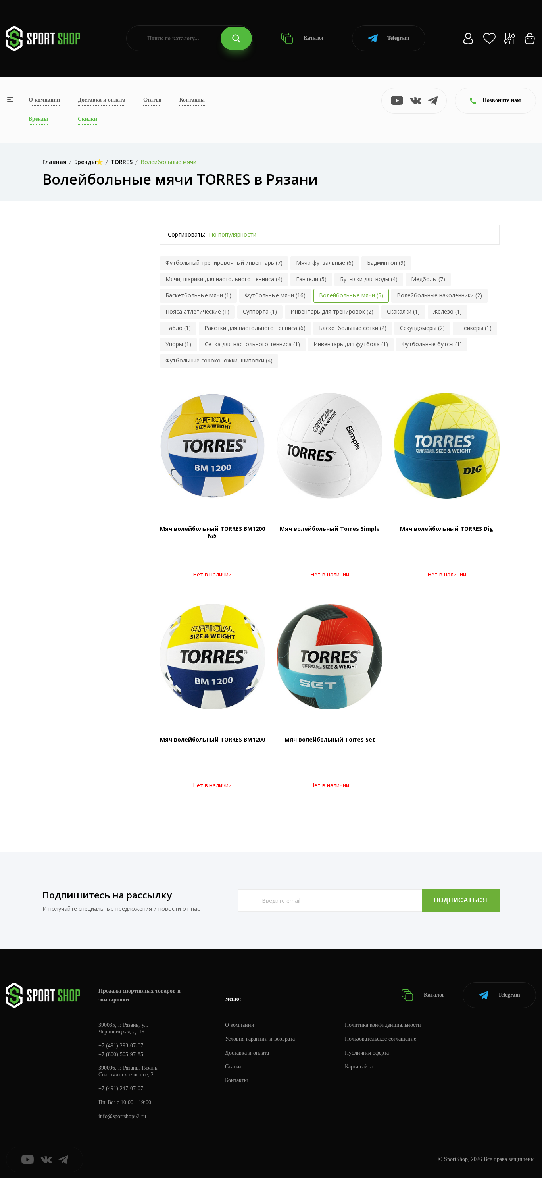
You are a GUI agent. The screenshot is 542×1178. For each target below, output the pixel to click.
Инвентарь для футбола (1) (350, 344)
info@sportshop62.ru (122, 1116)
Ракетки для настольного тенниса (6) (255, 328)
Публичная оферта (367, 1053)
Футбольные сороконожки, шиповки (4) (219, 360)
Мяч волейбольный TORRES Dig (446, 528)
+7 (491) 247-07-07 (120, 1088)
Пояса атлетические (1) (197, 311)
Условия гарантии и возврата (260, 1039)
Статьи (152, 100)
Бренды (38, 119)
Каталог (313, 38)
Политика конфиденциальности (383, 1025)
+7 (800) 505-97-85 (120, 1054)
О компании (44, 100)
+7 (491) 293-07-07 (120, 1046)
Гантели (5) (311, 279)
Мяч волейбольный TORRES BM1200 (212, 739)
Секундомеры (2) (422, 328)
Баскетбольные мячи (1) (198, 295)
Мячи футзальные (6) (325, 262)
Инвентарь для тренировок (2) (331, 311)
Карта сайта (359, 1067)
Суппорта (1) (260, 311)
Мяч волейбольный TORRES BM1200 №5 (212, 532)
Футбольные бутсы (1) (432, 344)
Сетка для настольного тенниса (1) (252, 344)
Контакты (192, 100)
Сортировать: (186, 234)
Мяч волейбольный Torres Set (329, 739)
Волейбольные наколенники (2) (439, 295)
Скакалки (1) (403, 311)
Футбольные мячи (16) (275, 295)
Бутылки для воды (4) (369, 279)
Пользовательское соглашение (380, 1039)
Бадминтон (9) (386, 262)
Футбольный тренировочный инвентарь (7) (224, 262)
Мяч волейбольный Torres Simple (330, 528)
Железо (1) (447, 311)
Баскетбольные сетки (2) (352, 328)
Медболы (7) (428, 279)
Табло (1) (178, 328)
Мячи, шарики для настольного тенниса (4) (224, 279)
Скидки (87, 119)
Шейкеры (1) (475, 328)
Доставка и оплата (101, 100)
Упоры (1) (178, 344)
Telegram (398, 38)
